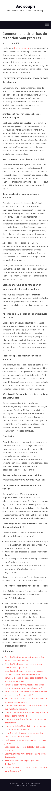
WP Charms (30, 785)
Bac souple (25, 6)
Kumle (18, 785)
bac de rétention (21, 48)
